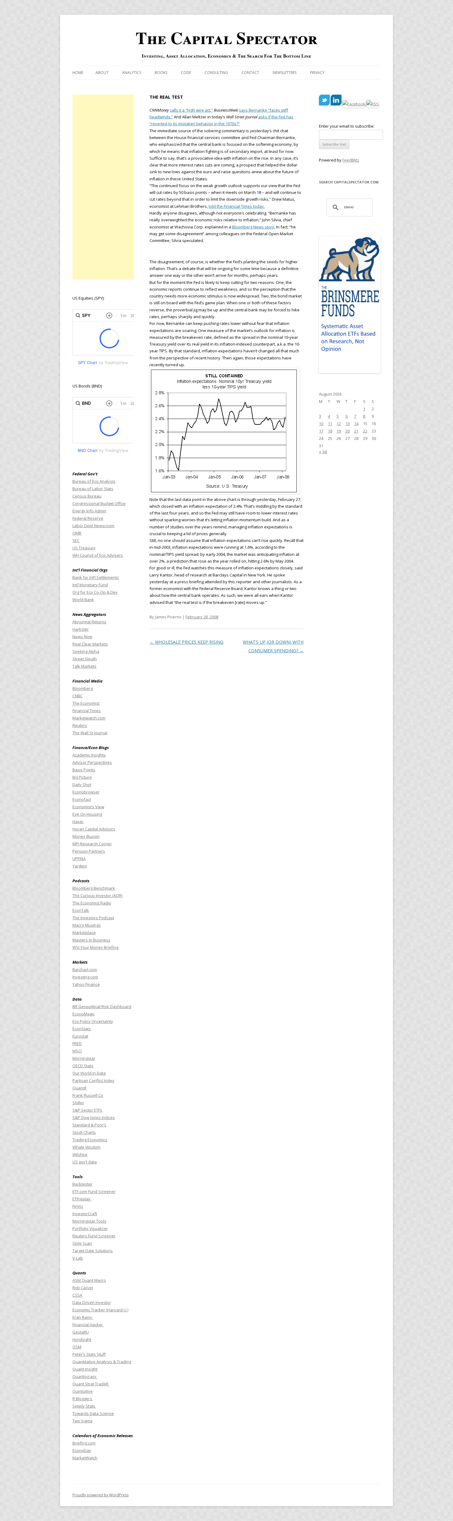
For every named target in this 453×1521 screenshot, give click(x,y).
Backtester (82, 1184)
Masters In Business (91, 940)
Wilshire (80, 1154)
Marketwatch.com (88, 718)
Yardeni (79, 866)
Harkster (80, 629)
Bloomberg (82, 688)
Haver (78, 821)
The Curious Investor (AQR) (97, 895)
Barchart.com (84, 969)
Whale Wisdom (86, 1147)
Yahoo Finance (86, 984)
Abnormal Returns (89, 622)
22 (365, 431)
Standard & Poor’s (89, 1125)
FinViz (77, 1206)
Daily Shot (81, 784)
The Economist (86, 703)
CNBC (77, 696)
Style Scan (82, 1243)
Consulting (216, 72)
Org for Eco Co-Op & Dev (95, 592)
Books (161, 72)
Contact (250, 72)
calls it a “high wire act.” (191, 110)
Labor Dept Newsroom (93, 525)
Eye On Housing (87, 814)
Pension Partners (88, 851)
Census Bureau (86, 496)
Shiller (78, 1102)
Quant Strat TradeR (90, 1384)
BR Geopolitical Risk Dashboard (101, 1006)
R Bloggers (82, 1398)
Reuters (79, 725)
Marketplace (84, 932)
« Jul (323, 451)
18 (330, 431)
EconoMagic (83, 1014)
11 (330, 423)
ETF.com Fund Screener (94, 1191)
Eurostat (80, 1036)
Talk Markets (84, 666)
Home (77, 72)
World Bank (83, 599)
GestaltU (80, 1332)
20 (347, 431)
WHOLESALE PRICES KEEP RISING (186, 642)
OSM (76, 1347)
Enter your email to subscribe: (346, 126)
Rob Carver (82, 1287)
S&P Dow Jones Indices (93, 1117)
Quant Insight (84, 1369)
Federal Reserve (87, 518)
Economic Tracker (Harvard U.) (100, 1310)
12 (339, 423)
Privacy (317, 72)
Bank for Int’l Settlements (95, 577)
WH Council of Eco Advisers (97, 555)
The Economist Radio (91, 903)
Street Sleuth (84, 659)
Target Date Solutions (92, 1250)
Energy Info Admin (89, 511)
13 (347, 423)
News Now (82, 636)
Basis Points (83, 770)
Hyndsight (81, 1339)
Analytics (131, 72)
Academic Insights (89, 755)
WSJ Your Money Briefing (95, 947)
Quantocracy (84, 1376)
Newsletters (284, 72)
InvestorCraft (84, 1213)
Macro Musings (86, 925)
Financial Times (86, 710)
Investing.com (85, 977)
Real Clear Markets (90, 644)
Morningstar (83, 1058)
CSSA (77, 1295)
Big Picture (82, 777)
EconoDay (81, 1450)
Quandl (79, 1088)
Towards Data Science (93, 1413)
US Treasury (84, 548)
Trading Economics (89, 1139)
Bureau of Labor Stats (92, 488)
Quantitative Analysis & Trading (101, 1361)
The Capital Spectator (226, 37)
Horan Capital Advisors (93, 829)
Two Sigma (82, 1421)
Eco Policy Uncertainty (92, 1021)
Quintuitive (82, 1391)
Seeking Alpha (85, 651)
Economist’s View (88, 807)
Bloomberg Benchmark (93, 888)
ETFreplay (82, 1199)
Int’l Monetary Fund (90, 585)
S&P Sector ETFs (87, 1110)
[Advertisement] (103, 187)
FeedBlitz (350, 160)
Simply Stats (84, 1406)
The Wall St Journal (89, 733)
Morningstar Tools (89, 1221)
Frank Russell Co (87, 1095)
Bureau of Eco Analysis (93, 481)
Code (186, 72)
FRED (77, 1043)
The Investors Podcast (93, 917)
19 (339, 431)
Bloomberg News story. (253, 227)
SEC (76, 540)
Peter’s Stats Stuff (89, 1354)
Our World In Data (89, 1073)
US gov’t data (84, 1162)
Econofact (81, 799)
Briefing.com (84, 1443)
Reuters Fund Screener (94, 1236)
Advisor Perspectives (92, 762)
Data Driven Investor (91, 1302)
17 (321, 431)
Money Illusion (86, 836)
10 (321, 423)
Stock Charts (84, 1132)
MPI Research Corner (92, 844)
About (102, 72)
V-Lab (77, 1258)
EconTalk (80, 910)
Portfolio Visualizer (90, 1228)
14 (356, 423)
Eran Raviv (82, 1317)
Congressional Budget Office (99, 503)
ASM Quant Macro (89, 1280)
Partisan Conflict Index (93, 1080)
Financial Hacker (88, 1324)
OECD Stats (82, 1065)
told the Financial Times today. (237, 206)
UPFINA (79, 858)
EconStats (81, 1028)
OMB (76, 533)
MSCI (77, 1051)
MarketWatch (84, 1458)
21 (356, 431)
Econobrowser (86, 792)
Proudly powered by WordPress (100, 1495)
